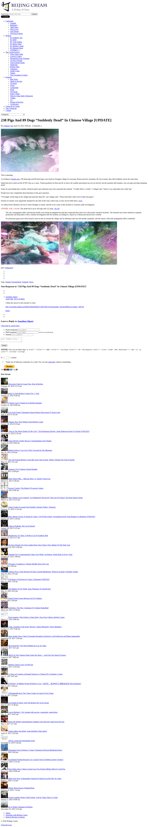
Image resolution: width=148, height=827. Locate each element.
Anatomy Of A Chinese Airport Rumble (22, 469)
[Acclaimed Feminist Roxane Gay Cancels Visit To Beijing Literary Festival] (4, 760)
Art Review (14, 104)
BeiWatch (13, 25)
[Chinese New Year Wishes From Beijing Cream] (4, 422)
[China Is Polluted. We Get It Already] (4, 526)
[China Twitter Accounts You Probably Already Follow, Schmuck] (4, 507)
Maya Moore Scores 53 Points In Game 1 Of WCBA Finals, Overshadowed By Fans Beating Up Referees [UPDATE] (51, 517)
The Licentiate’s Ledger (19, 75)
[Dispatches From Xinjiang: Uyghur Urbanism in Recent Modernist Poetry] (4, 750)
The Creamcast (11, 108)
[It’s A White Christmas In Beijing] (4, 807)
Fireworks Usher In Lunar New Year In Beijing (25, 384)
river (80, 201)
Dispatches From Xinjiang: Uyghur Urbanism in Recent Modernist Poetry (35, 750)
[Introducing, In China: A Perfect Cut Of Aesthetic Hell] (4, 536)
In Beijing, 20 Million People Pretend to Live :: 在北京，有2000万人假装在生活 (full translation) (44, 684)
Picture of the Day (16, 102)
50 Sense (13, 83)
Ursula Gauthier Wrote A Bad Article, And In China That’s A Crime (33, 797)
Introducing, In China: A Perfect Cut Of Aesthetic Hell (28, 536)
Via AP (56, 209)
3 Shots (8, 110)
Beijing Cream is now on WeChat (20, 665)
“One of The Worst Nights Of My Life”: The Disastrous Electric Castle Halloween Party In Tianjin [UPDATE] (48, 431)
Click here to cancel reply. (10, 326)
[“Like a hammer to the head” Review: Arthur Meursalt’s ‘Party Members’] (4, 627)
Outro (12, 85)
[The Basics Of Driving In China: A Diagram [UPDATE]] (4, 579)
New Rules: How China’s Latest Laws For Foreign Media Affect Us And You (36, 769)
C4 (11, 100)
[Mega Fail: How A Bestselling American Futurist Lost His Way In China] (4, 779)
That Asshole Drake (17, 63)
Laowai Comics (16, 56)
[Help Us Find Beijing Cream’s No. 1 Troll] (4, 394)
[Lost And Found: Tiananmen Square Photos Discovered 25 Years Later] (4, 412)
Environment (16, 282)
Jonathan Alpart (11, 297)
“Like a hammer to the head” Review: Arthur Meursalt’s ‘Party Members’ (35, 627)
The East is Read (16, 34)
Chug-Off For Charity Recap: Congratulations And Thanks (29, 441)
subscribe (51, 362)
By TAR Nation (16, 42)
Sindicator (14, 65)
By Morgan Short (16, 48)
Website (8, 335)
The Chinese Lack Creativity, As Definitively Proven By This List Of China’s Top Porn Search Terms (45, 498)
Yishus (12, 73)
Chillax (12, 98)
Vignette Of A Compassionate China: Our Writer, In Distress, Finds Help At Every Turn (40, 554)
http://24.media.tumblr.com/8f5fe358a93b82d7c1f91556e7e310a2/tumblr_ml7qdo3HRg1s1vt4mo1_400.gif (45, 307)
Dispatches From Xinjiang (19, 58)
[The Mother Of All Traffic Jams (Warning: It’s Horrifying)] (4, 589)
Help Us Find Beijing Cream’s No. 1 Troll (23, 394)
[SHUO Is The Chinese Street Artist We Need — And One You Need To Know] (4, 655)
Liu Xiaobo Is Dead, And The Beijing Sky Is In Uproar (28, 703)
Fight (12, 90)
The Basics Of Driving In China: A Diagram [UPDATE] (29, 579)
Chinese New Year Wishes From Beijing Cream (25, 422)
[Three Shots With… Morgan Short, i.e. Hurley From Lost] (4, 479)
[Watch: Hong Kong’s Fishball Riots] (4, 788)
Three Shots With (16, 54)
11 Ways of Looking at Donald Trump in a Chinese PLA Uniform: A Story (35, 674)
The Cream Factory (13, 52)
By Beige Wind (16, 44)
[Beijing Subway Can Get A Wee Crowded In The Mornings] (4, 450)
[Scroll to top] (6, 825)
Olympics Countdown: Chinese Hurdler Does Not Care (28, 564)
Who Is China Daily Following (21, 96)
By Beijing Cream (16, 46)
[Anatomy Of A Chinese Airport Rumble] (4, 469)
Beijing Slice (15, 67)
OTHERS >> (15, 50)
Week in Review (16, 81)
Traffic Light (14, 71)
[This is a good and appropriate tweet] (4, 741)
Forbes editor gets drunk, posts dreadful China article (27, 731)
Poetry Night (15, 94)
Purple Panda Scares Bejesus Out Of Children (25, 598)
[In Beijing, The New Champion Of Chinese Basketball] (4, 608)
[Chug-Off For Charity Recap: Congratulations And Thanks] (4, 441)
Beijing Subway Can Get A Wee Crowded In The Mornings (30, 450)
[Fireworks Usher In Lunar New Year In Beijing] (4, 384)
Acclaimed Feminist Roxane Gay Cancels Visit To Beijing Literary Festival (35, 760)
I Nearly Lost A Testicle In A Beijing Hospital (25, 403)
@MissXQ (8, 268)
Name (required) (12, 330)
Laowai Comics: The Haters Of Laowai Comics (25, 488)
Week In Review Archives (15, 817)
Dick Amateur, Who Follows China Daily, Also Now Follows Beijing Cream (36, 617)
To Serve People (16, 61)
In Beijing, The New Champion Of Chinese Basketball (28, 608)
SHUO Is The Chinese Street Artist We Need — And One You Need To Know (37, 655)
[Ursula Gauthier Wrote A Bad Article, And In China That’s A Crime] (4, 797)
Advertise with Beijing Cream (16, 815)
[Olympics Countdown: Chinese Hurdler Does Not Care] (4, 564)
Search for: (5, 14)
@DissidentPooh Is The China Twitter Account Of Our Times (31, 693)
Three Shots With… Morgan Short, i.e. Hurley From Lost (29, 479)
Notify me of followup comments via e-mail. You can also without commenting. (38, 362)
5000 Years (14, 27)
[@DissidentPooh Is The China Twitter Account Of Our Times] (4, 693)
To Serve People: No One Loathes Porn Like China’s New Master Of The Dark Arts (39, 545)
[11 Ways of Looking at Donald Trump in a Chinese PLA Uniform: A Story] (4, 674)
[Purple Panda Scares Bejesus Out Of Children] (4, 598)
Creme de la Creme (13, 106)
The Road (13, 92)
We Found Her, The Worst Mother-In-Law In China (27, 646)
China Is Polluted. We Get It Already (21, 526)
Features (9, 77)
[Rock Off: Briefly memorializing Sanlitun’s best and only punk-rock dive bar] (4, 722)
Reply (8, 311)
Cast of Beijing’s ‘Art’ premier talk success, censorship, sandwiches (32, 712)
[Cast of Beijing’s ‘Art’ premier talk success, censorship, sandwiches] (4, 712)
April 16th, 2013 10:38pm (15, 299)
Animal (8, 282)
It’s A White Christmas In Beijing (20, 807)
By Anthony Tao (16, 38)
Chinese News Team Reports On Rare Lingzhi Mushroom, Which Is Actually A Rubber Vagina (43, 572)
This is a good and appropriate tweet (21, 741)
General (13, 23)
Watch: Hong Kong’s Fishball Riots (21, 788)
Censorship (14, 88)
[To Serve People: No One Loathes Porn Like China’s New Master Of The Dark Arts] (4, 545)
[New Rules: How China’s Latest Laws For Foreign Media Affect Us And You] (4, 769)
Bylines (8, 36)
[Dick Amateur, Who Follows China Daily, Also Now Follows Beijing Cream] (4, 617)
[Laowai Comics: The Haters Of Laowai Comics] (4, 488)
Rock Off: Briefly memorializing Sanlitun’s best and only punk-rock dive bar (36, 722)
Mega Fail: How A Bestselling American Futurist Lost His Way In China (34, 779)
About (8, 813)
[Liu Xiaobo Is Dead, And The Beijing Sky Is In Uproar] (4, 703)
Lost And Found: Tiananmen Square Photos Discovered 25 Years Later (34, 412)
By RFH (13, 40)
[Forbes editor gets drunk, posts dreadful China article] (4, 731)
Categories (9, 21)
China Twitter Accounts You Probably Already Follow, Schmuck (32, 507)
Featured (25, 282)
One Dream (14, 31)
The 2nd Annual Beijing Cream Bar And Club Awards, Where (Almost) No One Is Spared (41, 460)
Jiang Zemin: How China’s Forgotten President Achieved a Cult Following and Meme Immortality (44, 636)
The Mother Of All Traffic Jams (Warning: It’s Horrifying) (29, 589)
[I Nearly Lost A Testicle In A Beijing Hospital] (4, 403)
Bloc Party (14, 79)
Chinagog (13, 69)
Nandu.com (15, 179)
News (31, 282)
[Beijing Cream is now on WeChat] (4, 665)
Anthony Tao (8, 126)
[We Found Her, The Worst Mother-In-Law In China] (4, 646)
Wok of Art (14, 29)
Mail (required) (11, 332)
